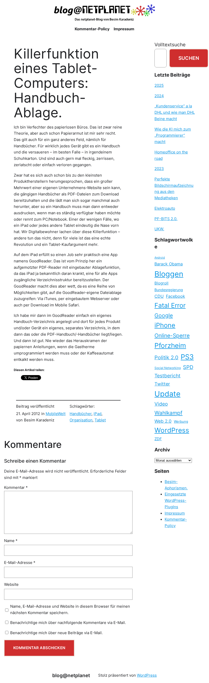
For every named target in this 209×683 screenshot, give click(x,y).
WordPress (171, 430)
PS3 (187, 357)
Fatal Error (170, 305)
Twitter (162, 384)
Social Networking (167, 368)
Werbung (181, 421)
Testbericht (167, 376)
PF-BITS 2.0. (165, 219)
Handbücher (81, 413)
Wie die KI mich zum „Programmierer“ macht (172, 135)
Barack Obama (168, 263)
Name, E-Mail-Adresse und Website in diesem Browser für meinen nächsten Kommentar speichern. (70, 609)
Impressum (175, 513)
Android (159, 257)
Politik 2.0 (166, 357)
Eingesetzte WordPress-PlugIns (175, 500)
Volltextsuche (170, 44)
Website (11, 584)
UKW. (159, 229)
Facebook (175, 296)
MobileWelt (56, 413)
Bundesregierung (168, 290)
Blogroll (161, 283)
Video (161, 404)
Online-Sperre (172, 335)
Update (167, 393)
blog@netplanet (71, 675)
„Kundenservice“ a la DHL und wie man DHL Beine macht (174, 112)
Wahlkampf (168, 413)
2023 (159, 168)
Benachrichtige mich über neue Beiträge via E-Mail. (56, 633)
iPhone (164, 325)
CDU (159, 296)
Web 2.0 (163, 421)
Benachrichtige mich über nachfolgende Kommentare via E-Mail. (68, 622)
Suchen (188, 58)
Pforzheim (170, 345)
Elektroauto (164, 208)
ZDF (158, 439)
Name (11, 540)
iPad (97, 413)
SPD (188, 367)
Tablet (100, 420)
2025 (159, 85)
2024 (159, 96)
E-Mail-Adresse (19, 562)
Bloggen (168, 273)
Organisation (81, 420)
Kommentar (16, 487)
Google (163, 315)
